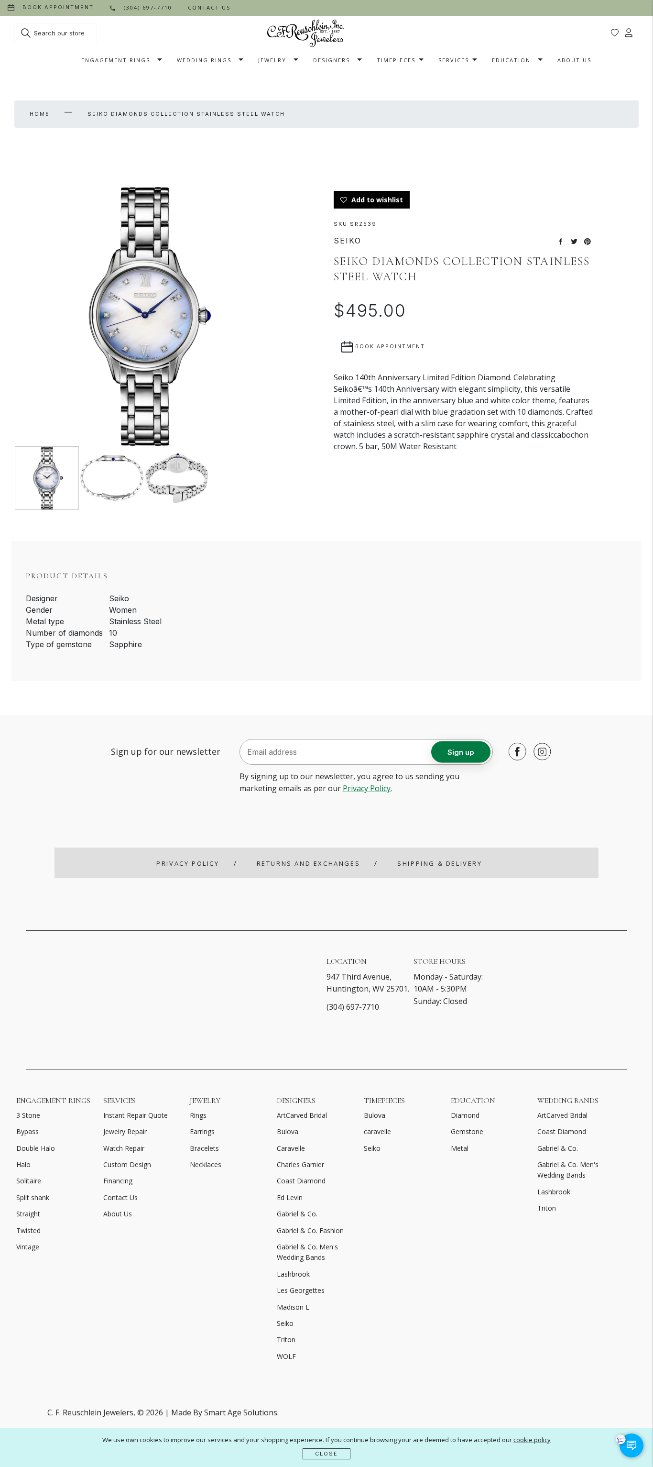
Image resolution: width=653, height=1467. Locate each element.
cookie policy (532, 1439)
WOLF (286, 1356)
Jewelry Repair (125, 1131)
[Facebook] (514, 751)
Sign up (460, 751)
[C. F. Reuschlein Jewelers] (305, 33)
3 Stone (28, 1115)
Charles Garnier (300, 1164)
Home (39, 113)
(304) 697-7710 (352, 1007)
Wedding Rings (204, 60)
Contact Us (120, 1197)
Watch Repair (123, 1148)
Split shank (32, 1197)
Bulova (287, 1131)
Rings (198, 1115)
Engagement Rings (115, 60)
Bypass (27, 1131)
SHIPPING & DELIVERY (439, 863)
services (453, 60)
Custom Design (127, 1164)
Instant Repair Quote (135, 1115)
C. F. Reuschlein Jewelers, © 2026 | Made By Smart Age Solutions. (163, 1412)
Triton (286, 1339)
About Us (574, 60)
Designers (331, 60)
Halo (23, 1164)
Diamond (465, 1115)
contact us (209, 7)
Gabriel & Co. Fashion (310, 1230)
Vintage (27, 1246)
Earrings (202, 1131)
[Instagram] (539, 751)
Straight (28, 1213)
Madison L (293, 1307)
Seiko (285, 1323)
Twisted (28, 1230)
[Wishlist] (615, 33)
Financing (117, 1180)
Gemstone (467, 1131)
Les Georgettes (301, 1290)
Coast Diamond (301, 1180)
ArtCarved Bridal (302, 1115)
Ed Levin (290, 1197)
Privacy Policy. (367, 788)
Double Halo (35, 1148)
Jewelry (272, 60)
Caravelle (291, 1148)
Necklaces (205, 1164)
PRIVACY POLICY (187, 863)
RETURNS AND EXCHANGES (308, 863)
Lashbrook (293, 1274)
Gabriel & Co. (297, 1213)
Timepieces (396, 60)
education (511, 60)
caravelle (377, 1131)
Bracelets (204, 1148)
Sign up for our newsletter (165, 751)
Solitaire (28, 1180)
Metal (459, 1148)
